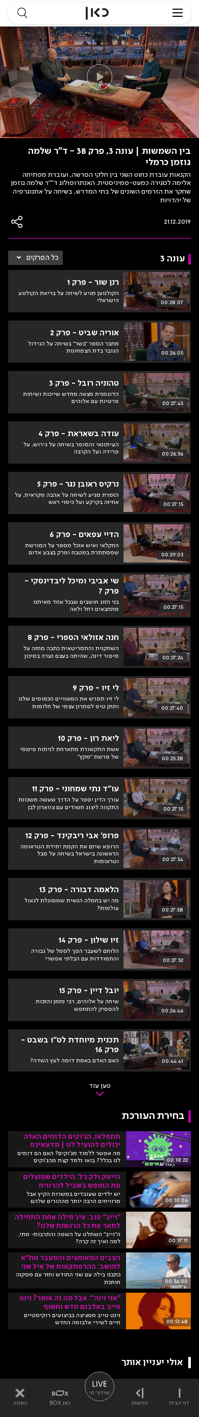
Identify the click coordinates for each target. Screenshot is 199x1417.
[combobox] (35, 258)
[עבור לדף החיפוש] (22, 13)
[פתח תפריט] (177, 13)
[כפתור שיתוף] (17, 222)
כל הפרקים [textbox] (43, 257)
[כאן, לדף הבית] (97, 13)
